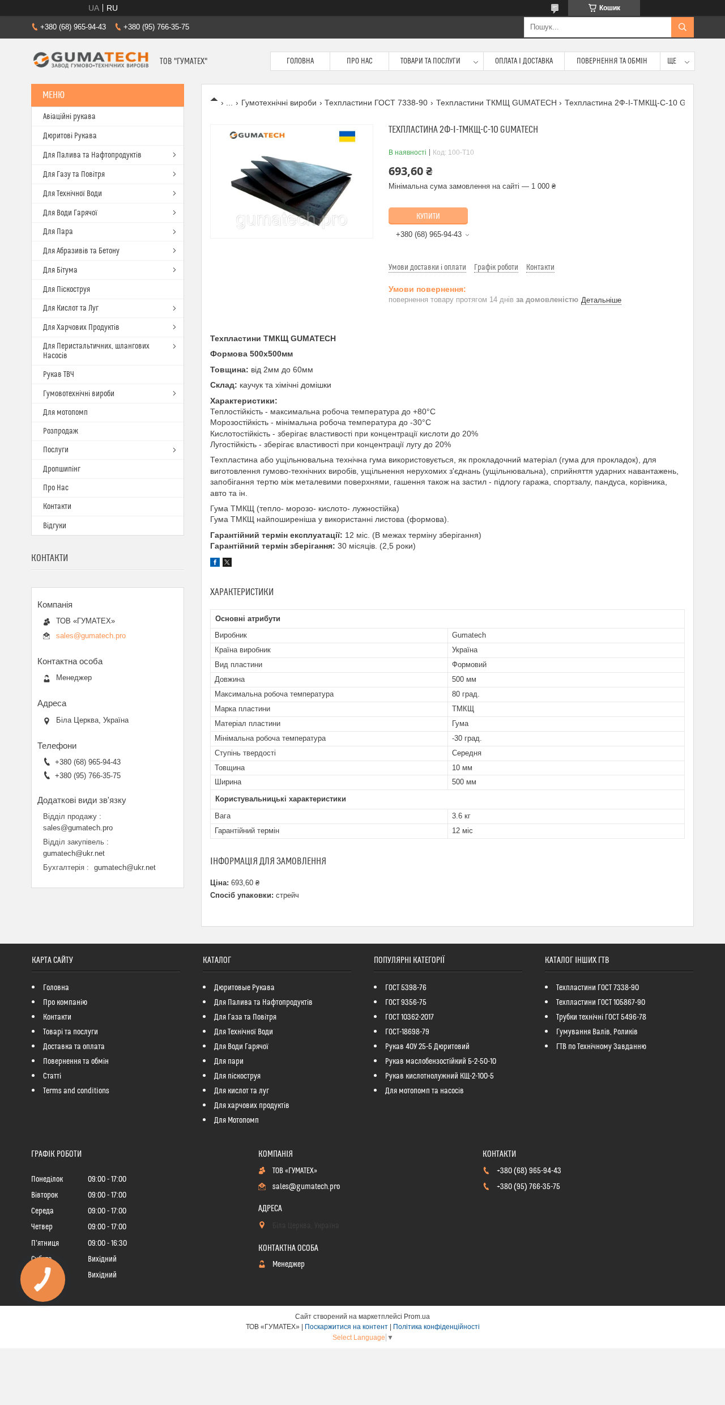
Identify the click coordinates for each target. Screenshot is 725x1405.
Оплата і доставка (524, 61)
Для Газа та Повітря (245, 1017)
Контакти (57, 506)
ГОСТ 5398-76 (406, 987)
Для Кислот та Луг (71, 308)
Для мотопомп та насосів (424, 1091)
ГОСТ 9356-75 (406, 1002)
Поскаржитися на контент (346, 1327)
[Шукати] (682, 27)
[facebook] (215, 563)
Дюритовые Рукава (244, 987)
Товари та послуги (430, 61)
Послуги (56, 450)
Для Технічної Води (72, 193)
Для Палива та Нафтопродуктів (92, 155)
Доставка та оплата (74, 1046)
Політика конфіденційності (436, 1327)
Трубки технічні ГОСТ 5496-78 (601, 1017)
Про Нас (360, 61)
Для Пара (58, 231)
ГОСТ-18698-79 (407, 1032)
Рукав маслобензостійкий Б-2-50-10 (440, 1061)
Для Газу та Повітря (74, 174)
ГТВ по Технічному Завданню (601, 1046)
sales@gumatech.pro (91, 635)
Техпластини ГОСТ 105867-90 (600, 1002)
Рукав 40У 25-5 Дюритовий (427, 1046)
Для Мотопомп (236, 1120)
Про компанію (65, 1002)
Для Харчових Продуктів (81, 327)
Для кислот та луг (241, 1091)
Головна (300, 61)
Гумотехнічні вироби (279, 102)
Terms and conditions (76, 1091)
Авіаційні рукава (69, 116)
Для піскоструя (237, 1076)
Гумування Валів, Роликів (597, 1032)
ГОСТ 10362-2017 (409, 1017)
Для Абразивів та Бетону (81, 251)
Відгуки (54, 525)
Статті (52, 1076)
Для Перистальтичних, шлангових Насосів (96, 351)
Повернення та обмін (612, 61)
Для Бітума (60, 270)
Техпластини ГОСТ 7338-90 (376, 102)
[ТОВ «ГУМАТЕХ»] (91, 61)
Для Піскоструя (66, 289)
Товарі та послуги (70, 1032)
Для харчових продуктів (251, 1105)
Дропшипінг (61, 469)
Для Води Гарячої (70, 213)
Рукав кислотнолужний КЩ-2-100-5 (439, 1076)
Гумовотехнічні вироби (78, 393)
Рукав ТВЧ (58, 374)
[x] (227, 563)
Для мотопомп (65, 412)
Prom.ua (417, 1317)
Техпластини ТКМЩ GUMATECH (496, 102)
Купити (428, 216)
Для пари (229, 1061)
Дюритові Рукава (70, 136)
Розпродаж (60, 431)
